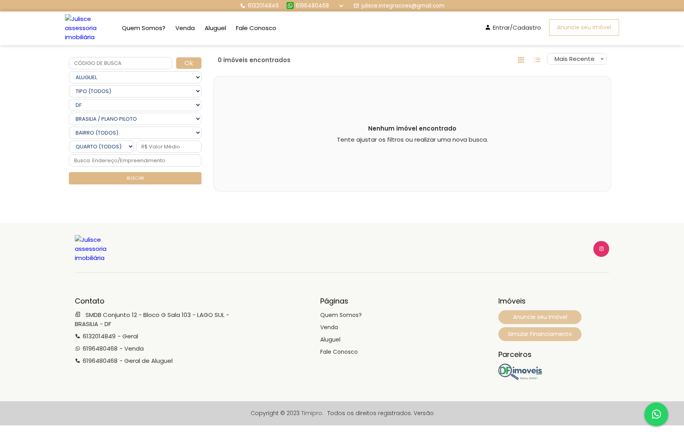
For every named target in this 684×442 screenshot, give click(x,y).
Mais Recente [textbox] (575, 59)
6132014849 (263, 5)
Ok (188, 63)
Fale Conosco (256, 28)
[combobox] (576, 58)
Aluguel (215, 28)
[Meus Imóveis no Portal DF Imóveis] (520, 378)
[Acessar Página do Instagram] (601, 249)
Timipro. (312, 413)
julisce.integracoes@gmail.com (403, 5)
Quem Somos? (143, 28)
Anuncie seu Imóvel (584, 27)
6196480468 (312, 5)
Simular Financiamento (540, 334)
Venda (185, 28)
